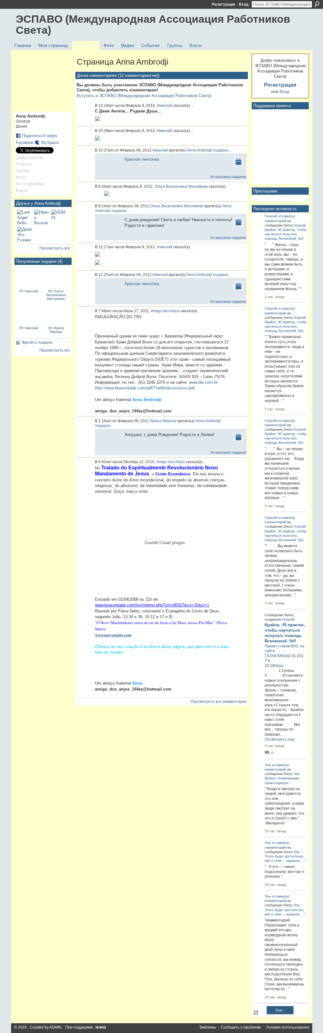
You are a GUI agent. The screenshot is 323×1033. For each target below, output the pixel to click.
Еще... (280, 1010)
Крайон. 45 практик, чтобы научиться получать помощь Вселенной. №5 (286, 234)
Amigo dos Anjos (165, 311)
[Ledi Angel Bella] (24, 217)
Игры (279, 665)
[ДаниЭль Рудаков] (24, 234)
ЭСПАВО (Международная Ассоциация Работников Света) (153, 24)
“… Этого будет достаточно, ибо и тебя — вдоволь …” (285, 856)
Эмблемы (207, 1027)
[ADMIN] (58, 217)
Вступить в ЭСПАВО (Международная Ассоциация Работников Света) (144, 95)
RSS (256, 1013)
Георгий (271, 216)
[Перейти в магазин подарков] (238, 161)
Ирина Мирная (57, 330)
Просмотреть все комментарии (219, 701)
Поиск (317, 4)
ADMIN (55, 1027)
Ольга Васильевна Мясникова (56, 295)
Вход (244, 4)
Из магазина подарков (228, 177)
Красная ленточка (142, 159)
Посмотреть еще (280, 739)
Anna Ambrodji (199, 150)
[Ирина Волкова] (41, 217)
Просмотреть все (54, 248)
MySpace (50, 142)
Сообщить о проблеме (241, 1027)
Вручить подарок (37, 342)
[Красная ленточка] (29, 277)
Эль (268, 765)
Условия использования (287, 1027)
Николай (31, 291)
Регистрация (223, 4)
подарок (220, 150)
